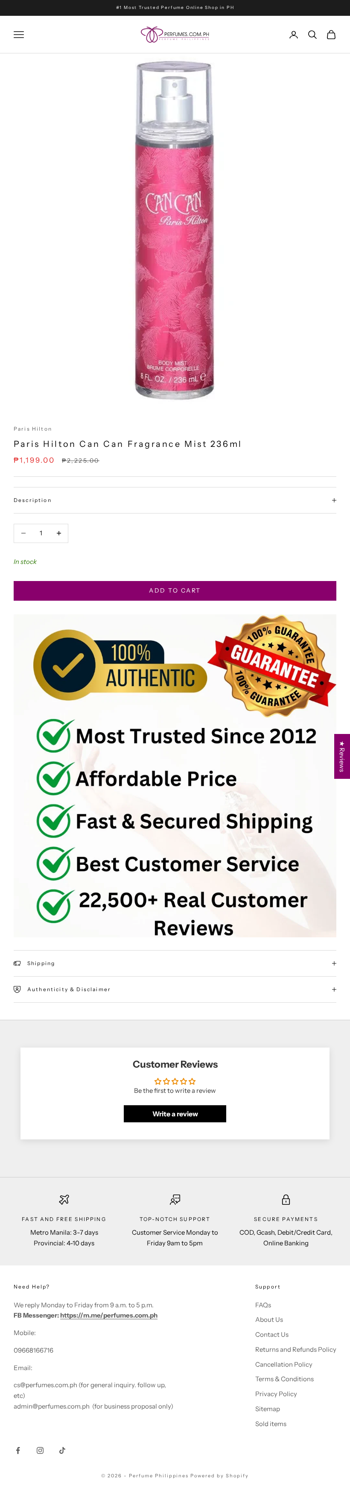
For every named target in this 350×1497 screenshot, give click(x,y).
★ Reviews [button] (342, 756)
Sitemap (267, 1409)
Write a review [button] (175, 1114)
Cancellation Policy (283, 1364)
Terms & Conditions (284, 1379)
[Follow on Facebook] (18, 1450)
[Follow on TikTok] (62, 1450)
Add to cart (175, 590)
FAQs (263, 1305)
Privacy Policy (276, 1394)
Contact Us (272, 1334)
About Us (269, 1319)
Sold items (270, 1424)
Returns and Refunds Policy (295, 1349)
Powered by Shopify (219, 1476)
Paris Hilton (33, 429)
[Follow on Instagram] (40, 1450)
